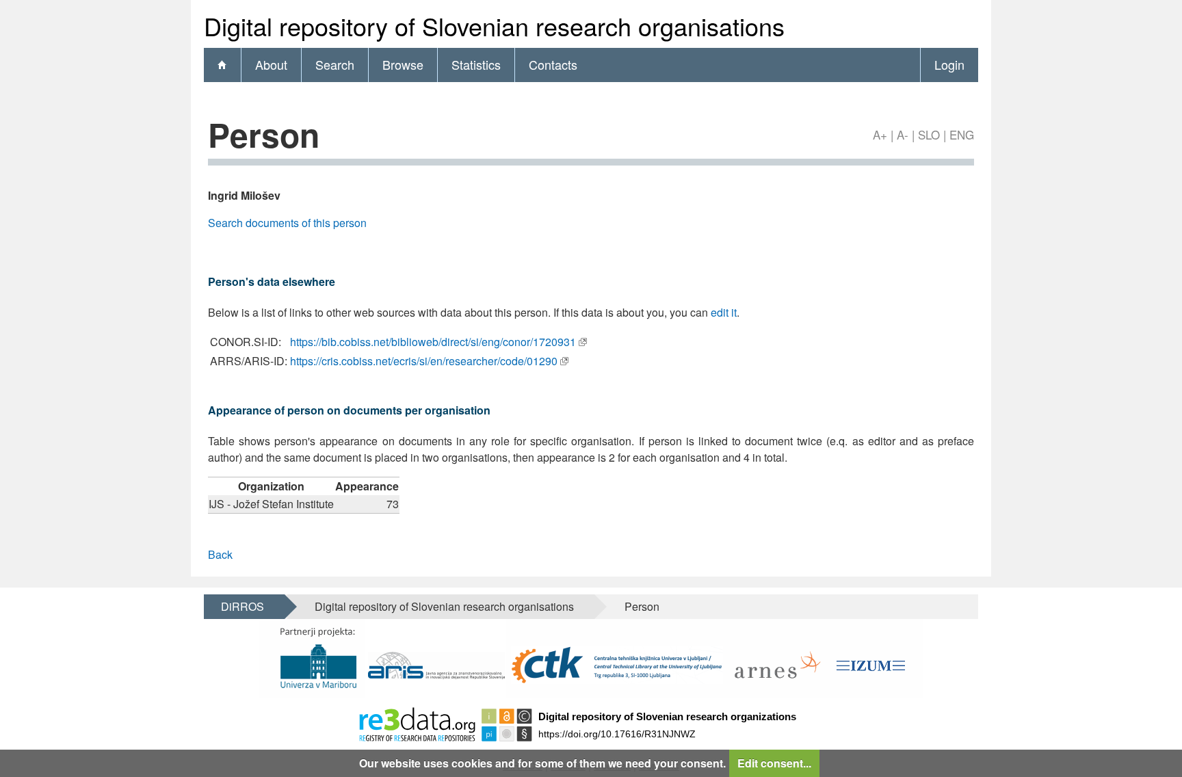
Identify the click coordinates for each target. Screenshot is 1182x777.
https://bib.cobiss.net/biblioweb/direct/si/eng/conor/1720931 (433, 342)
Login (949, 64)
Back (220, 554)
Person (642, 606)
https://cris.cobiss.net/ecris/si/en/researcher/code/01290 (423, 361)
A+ (880, 134)
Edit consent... (774, 763)
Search (334, 64)
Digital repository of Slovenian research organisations (444, 606)
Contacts (553, 64)
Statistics (476, 64)
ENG (961, 134)
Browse (402, 64)
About (271, 64)
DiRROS (242, 606)
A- (902, 134)
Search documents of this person (287, 223)
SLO (929, 134)
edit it (724, 312)
